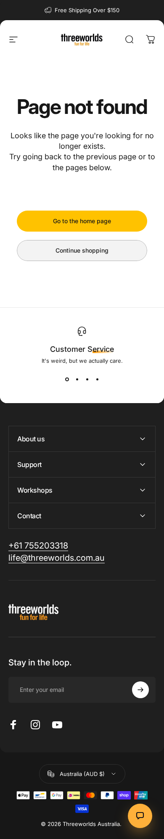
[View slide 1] (67, 379)
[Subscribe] (140, 689)
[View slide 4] (97, 379)
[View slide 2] (77, 379)
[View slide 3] (87, 379)
